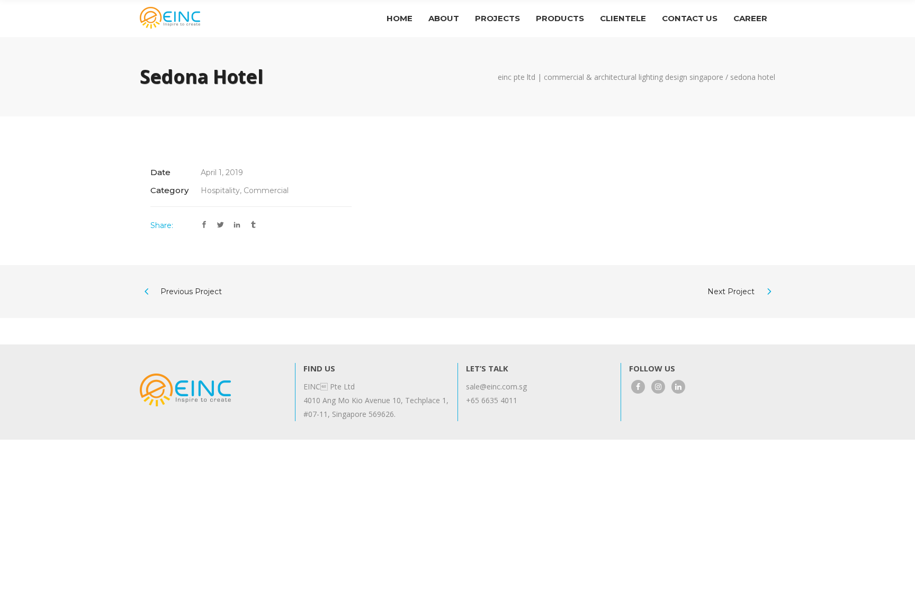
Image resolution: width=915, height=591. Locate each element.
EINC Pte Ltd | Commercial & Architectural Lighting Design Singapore (610, 77)
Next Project (731, 291)
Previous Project (191, 291)
